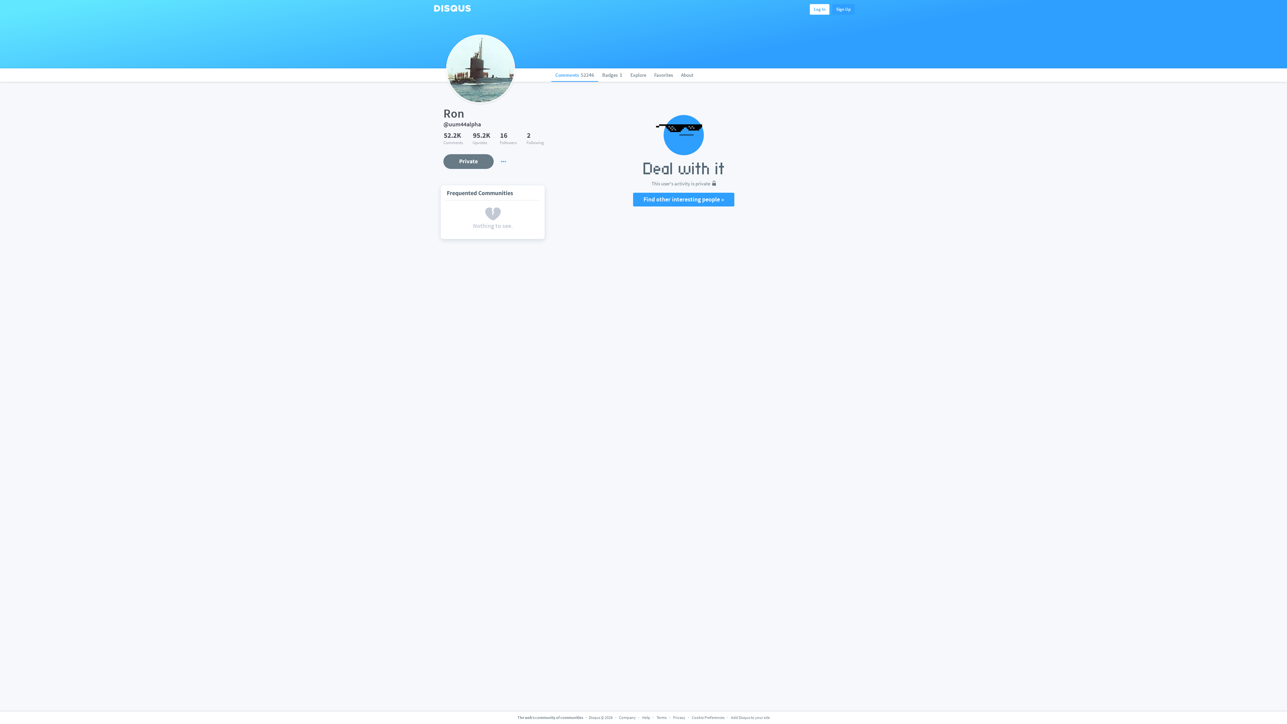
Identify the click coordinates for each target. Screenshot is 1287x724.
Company (627, 717)
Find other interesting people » (684, 199)
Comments (574, 75)
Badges (612, 75)
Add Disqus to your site (750, 717)
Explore (638, 75)
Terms (662, 717)
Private (468, 161)
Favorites (663, 75)
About (687, 75)
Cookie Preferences (708, 717)
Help (646, 717)
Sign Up (843, 9)
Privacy (679, 717)
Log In (819, 9)
